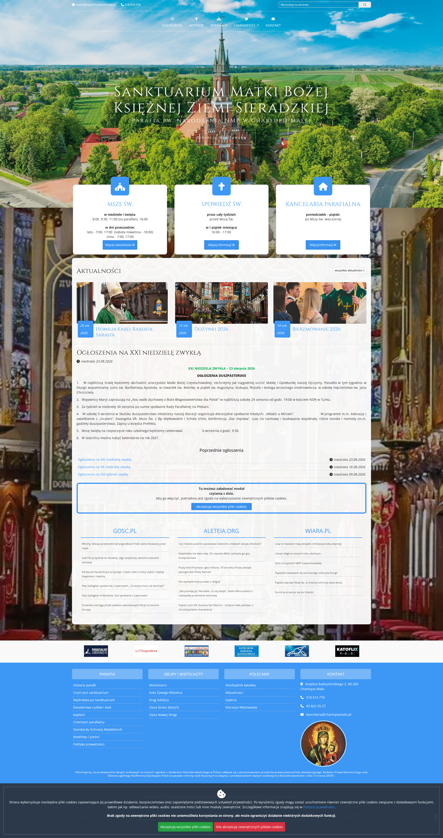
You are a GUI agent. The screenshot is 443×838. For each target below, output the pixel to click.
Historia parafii (84, 685)
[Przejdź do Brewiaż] (347, 651)
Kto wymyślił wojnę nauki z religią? (199, 581)
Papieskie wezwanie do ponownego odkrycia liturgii (306, 573)
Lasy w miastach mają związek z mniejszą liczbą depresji (308, 543)
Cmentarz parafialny (89, 722)
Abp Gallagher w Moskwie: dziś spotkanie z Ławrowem (114, 595)
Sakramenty (245, 25)
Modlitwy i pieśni (86, 737)
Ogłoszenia (172, 25)
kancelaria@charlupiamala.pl (96, 5)
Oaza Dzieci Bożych (164, 707)
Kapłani (79, 714)
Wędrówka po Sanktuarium (94, 700)
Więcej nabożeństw (118, 245)
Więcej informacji (220, 245)
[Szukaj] (365, 5)
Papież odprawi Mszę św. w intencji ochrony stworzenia (308, 582)
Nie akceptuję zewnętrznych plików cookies (249, 827)
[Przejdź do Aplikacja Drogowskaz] (96, 651)
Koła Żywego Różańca (165, 692)
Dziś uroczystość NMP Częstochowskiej (298, 563)
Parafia (217, 25)
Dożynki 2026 (211, 329)
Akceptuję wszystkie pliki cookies (221, 506)
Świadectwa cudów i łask (92, 707)
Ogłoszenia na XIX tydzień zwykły (103, 474)
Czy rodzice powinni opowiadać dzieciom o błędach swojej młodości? (220, 543)
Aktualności (99, 271)
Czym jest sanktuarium (90, 692)
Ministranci (158, 685)
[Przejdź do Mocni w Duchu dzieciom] (146, 651)
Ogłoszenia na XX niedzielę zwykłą (104, 467)
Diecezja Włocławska (221, 137)
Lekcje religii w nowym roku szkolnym (298, 553)
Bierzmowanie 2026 (317, 329)
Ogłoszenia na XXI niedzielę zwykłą (139, 352)
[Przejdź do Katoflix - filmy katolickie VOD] (297, 651)
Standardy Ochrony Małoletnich (97, 729)
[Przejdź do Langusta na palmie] (247, 651)
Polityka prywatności (89, 744)
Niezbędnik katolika (240, 685)
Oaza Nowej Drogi (163, 714)
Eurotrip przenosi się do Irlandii (294, 592)
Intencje (196, 25)
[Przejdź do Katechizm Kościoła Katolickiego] (197, 651)
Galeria (230, 700)
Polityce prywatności (319, 807)
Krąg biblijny (159, 700)
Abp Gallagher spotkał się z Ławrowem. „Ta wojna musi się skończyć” (123, 585)
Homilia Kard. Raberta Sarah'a (124, 332)
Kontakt (273, 25)
